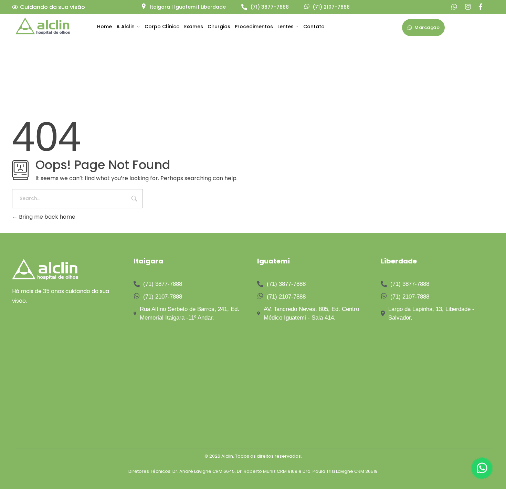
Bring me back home (46, 217)
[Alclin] (42, 26)
